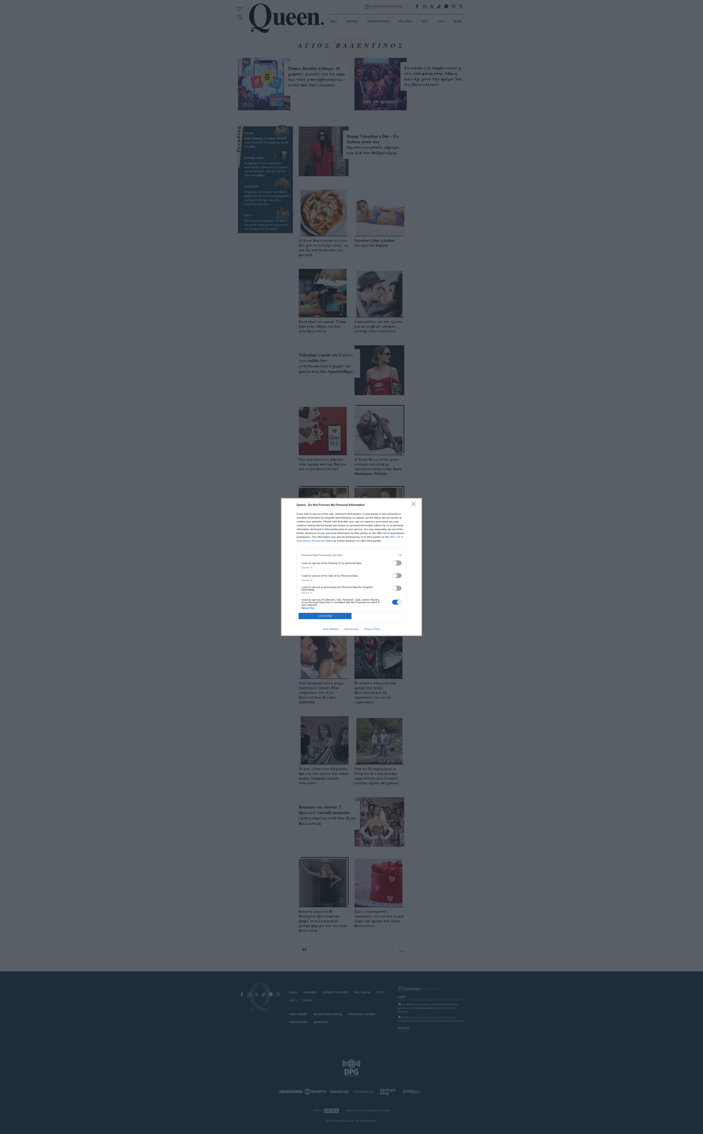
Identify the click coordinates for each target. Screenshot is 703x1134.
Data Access (351, 629)
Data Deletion (331, 629)
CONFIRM (325, 616)
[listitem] (351, 555)
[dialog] (351, 567)
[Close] (414, 505)
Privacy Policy (372, 629)
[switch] (397, 562)
